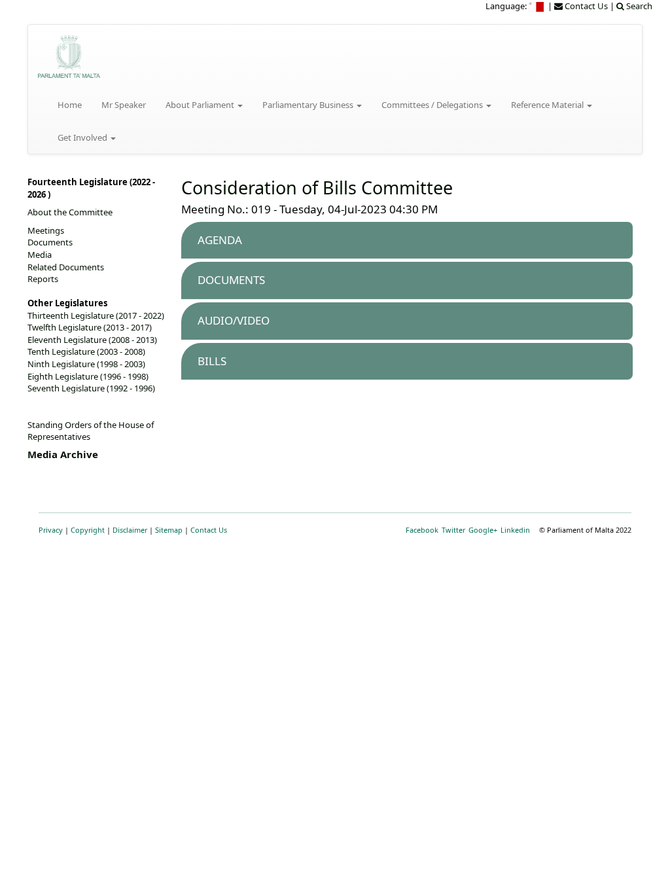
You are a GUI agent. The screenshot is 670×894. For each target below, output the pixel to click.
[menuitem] (537, 6)
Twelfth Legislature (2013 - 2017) (89, 327)
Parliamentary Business (308, 105)
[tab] (407, 240)
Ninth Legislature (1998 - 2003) (86, 364)
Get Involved (83, 137)
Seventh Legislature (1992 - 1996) (91, 388)
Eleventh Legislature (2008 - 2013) (92, 340)
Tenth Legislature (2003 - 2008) (86, 351)
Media (39, 254)
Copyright (88, 530)
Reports (42, 279)
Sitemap (169, 530)
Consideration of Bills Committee (317, 187)
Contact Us (208, 530)
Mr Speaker (123, 105)
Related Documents (65, 267)
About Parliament (201, 105)
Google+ (482, 530)
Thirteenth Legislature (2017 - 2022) (95, 315)
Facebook (422, 530)
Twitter (453, 530)
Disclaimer (130, 530)
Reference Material (548, 105)
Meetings (45, 230)
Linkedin (515, 530)
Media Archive (62, 454)
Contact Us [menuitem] (585, 6)
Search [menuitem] (638, 6)
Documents (50, 242)
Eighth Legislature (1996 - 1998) (88, 376)
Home (70, 105)
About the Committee (70, 212)
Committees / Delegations (433, 105)
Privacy (51, 530)
